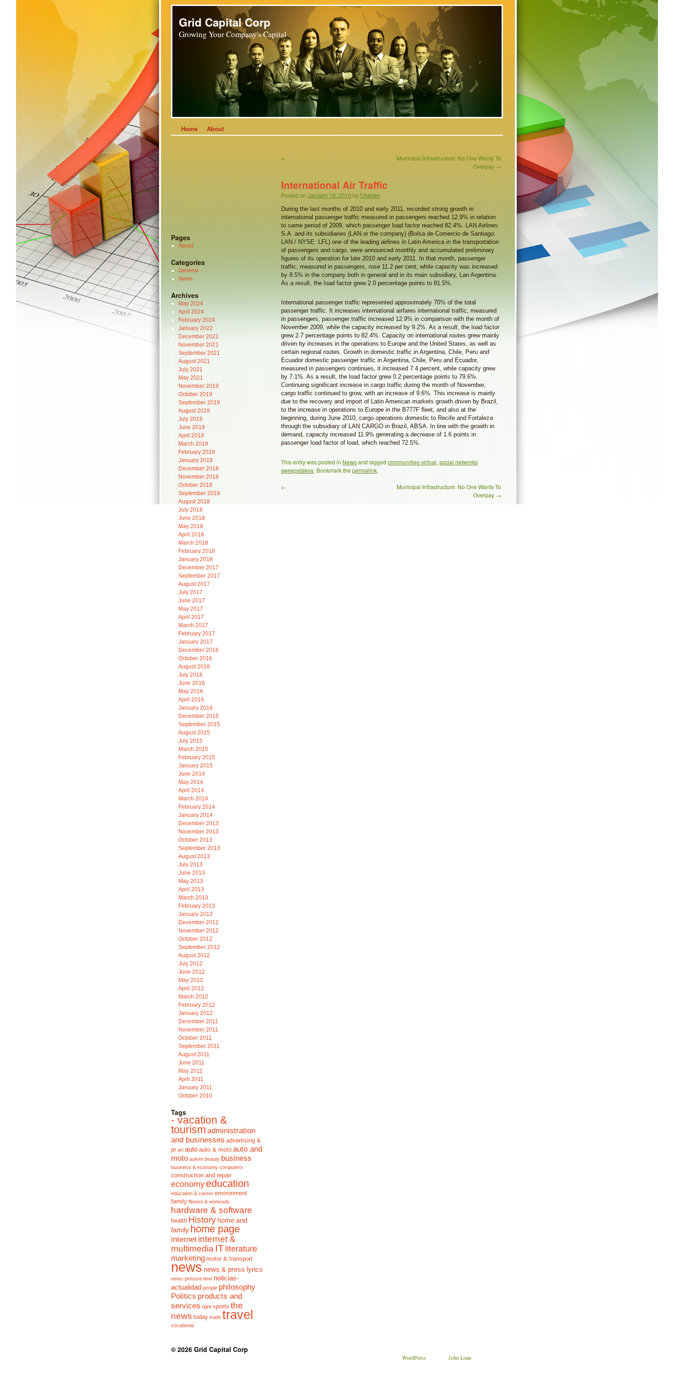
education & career (192, 1193)
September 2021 (199, 353)
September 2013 (199, 848)
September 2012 (199, 947)
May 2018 (190, 526)
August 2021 (194, 361)
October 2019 (195, 394)
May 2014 (190, 782)
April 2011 (191, 1079)
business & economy (194, 1167)
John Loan (459, 1357)
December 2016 (198, 650)
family (179, 1201)
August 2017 (194, 584)
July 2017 (190, 592)
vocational (182, 1325)
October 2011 (195, 1038)
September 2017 (199, 576)
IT (219, 1248)
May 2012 (190, 980)
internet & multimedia (203, 1243)
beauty (212, 1159)
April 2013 (191, 889)
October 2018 (195, 485)
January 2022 (195, 328)
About (215, 128)
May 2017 (190, 609)
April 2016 (191, 699)
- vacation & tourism (199, 1125)
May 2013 (190, 881)
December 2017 (198, 567)
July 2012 (190, 963)
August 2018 (194, 501)
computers (231, 1167)
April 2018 (191, 534)
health (179, 1220)
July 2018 (190, 510)
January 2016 (195, 708)
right (206, 1306)
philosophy (237, 1287)
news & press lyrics (233, 1269)
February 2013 (196, 906)
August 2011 (194, 1054)
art (180, 1150)
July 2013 (190, 864)
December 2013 (198, 823)
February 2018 (196, 551)
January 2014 (195, 815)
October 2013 (195, 840)
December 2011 (198, 1021)
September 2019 (199, 402)
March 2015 (193, 749)
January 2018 (195, 559)
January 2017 (195, 642)
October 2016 (195, 658)
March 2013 (193, 897)
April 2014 (191, 790)
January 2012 (195, 1013)
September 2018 (199, 493)
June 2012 (191, 972)
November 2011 (198, 1029)
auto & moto (215, 1149)
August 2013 (194, 856)
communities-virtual (412, 462)
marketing (188, 1258)
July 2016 (190, 675)
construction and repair (201, 1175)
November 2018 (198, 477)
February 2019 (196, 452)
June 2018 (191, 518)
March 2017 (193, 625)
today (200, 1316)
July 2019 (190, 419)
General (188, 270)
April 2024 (191, 312)
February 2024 (196, 320)
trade (215, 1317)
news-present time (191, 1278)
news (186, 1266)
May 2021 (190, 378)
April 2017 (191, 617)
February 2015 (196, 757)
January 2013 (195, 914)
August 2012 (194, 955)
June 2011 (191, 1062)
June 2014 (191, 774)
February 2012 (196, 1005)
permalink (364, 470)
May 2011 (190, 1071)
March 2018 (193, 543)
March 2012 (193, 996)
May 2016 (190, 691)
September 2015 (199, 724)
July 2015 (190, 741)
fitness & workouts (209, 1201)
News (350, 462)
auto (191, 1149)
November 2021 (198, 345)
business (236, 1158)
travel (237, 1315)
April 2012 (191, 988)
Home (189, 128)
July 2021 (190, 369)
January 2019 (195, 460)
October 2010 (195, 1095)
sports (221, 1306)
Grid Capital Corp (225, 22)
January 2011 (195, 1087)
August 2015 (194, 732)
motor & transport (229, 1258)
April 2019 (191, 435)
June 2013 (191, 873)
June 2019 (191, 427)
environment (231, 1193)
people (210, 1288)
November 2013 (198, 831)
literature (241, 1248)
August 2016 (194, 666)
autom (196, 1159)
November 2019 (198, 386)
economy (187, 1184)
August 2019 (194, 411)
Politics (183, 1296)
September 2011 (199, 1046)
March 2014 (193, 798)
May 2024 (190, 303)
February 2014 (196, 807)
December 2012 (198, 922)
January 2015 (195, 765)
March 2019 (193, 444)
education (227, 1183)
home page (215, 1229)
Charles (370, 195)
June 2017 (191, 600)
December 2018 (198, 468)
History (202, 1219)
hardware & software (211, 1210)
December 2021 (198, 336)
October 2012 (195, 939)
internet (184, 1239)
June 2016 (191, 683)
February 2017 (196, 633)
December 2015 (198, 716)
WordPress (414, 1357)
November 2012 (198, 930)
